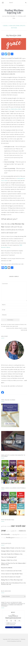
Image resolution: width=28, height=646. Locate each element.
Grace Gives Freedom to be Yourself (10, 576)
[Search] (26, 2)
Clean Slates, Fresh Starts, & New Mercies (16, 329)
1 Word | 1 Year (7, 25)
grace (13, 537)
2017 (17, 531)
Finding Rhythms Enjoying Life (14, 11)
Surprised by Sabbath (6, 567)
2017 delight (3, 537)
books (8, 537)
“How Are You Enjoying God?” (9, 557)
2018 (10, 531)
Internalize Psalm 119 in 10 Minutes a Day (11, 554)
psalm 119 (13, 531)
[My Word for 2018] (13, 44)
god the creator (24, 537)
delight (7, 531)
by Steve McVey (15, 109)
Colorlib (8, 641)
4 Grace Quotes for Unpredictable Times (12, 573)
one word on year (23, 534)
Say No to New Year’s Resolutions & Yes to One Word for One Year (13, 325)
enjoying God (15, 534)
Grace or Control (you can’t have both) (11, 570)
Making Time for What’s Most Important (11, 580)
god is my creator (6, 526)
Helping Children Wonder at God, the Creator (13, 548)
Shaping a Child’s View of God (9, 560)
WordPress (18, 641)
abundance (17, 537)
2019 (11, 534)
